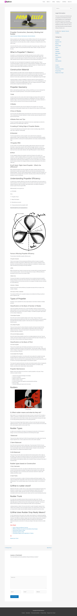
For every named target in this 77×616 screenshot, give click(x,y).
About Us (69, 1)
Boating (58, 1)
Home (44, 1)
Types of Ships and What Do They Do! (20, 527)
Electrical (57, 49)
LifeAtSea (64, 1)
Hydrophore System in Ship (18, 531)
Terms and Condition (59, 68)
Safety (53, 1)
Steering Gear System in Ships (19, 530)
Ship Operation (24, 36)
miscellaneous (58, 57)
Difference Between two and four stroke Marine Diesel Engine (25, 528)
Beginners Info (58, 41)
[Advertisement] (28, 567)
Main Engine (57, 53)
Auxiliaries (57, 39)
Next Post (49, 547)
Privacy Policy (58, 70)
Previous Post (8, 547)
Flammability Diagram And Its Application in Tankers (23, 533)
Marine (48, 1)
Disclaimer (57, 67)
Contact (57, 65)
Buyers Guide (58, 45)
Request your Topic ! (14, 538)
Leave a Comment (13, 36)
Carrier (56, 47)
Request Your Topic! (59, 72)
